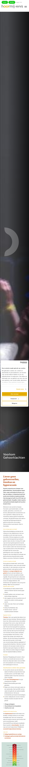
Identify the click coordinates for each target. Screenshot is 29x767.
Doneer (4, 2)
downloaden (15, 725)
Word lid (12, 2)
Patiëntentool (9, 713)
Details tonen (20, 389)
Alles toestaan (15, 394)
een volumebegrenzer (13, 679)
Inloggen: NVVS (19, 2)
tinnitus (5, 571)
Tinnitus (5, 617)
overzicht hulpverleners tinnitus (12, 729)
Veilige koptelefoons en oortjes (13, 734)
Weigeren (14, 403)
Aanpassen (13, 398)
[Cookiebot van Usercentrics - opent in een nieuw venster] (20, 363)
